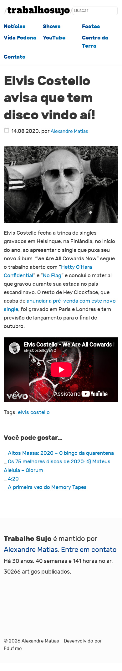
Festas (91, 26)
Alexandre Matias (69, 131)
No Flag (52, 276)
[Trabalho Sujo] (38, 10)
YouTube (54, 37)
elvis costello (34, 412)
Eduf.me (13, 648)
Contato (14, 57)
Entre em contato (89, 550)
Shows (52, 26)
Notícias (15, 26)
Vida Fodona (20, 37)
